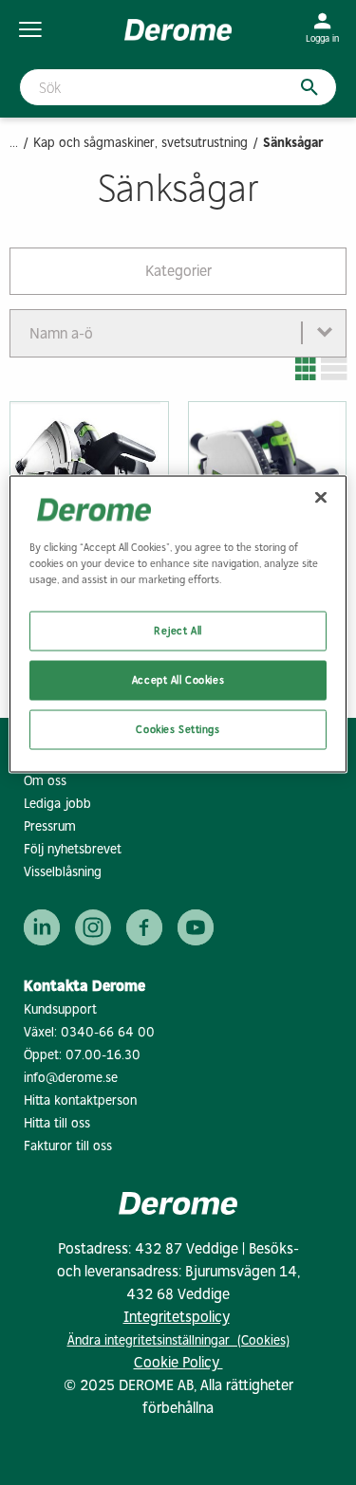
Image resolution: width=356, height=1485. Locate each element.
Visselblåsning (63, 872)
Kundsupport (60, 1009)
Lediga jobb (57, 804)
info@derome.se (71, 1078)
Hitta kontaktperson (80, 1100)
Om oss (45, 781)
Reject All (178, 629)
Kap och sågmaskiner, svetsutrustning (140, 143)
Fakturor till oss (68, 1146)
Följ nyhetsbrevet (73, 849)
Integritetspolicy (176, 1317)
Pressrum (50, 826)
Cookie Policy (178, 1362)
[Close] (321, 497)
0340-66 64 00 (108, 1032)
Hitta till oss (57, 1123)
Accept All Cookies (178, 679)
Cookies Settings (177, 728)
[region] (178, 623)
